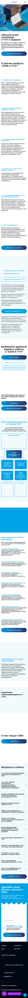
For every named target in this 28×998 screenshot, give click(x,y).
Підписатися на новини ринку (14, 965)
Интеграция (17, 945)
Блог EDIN (17, 949)
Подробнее (14, 403)
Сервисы (4, 945)
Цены (3, 949)
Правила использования (8, 985)
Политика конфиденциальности (11, 990)
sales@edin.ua (8, 976)
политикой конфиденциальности (14, 926)
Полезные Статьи (14, 876)
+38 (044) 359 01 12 (9, 972)
